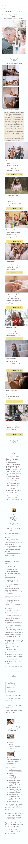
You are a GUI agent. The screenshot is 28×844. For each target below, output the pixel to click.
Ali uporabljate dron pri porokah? (12, 562)
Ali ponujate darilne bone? (13, 553)
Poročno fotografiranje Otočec (14, 654)
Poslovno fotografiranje (15, 780)
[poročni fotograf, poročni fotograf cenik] (14, 510)
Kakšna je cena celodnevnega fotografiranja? (13, 616)
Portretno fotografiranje (15, 791)
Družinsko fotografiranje (15, 771)
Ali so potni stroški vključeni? (14, 629)
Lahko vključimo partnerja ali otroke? (13, 574)
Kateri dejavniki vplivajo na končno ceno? (13, 626)
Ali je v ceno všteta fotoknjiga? (14, 624)
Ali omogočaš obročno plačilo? (14, 632)
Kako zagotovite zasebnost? (13, 610)
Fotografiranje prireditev (15, 794)
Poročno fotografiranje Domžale (11, 652)
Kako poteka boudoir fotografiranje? (11, 607)
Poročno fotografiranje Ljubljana (11, 646)
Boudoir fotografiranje (15, 789)
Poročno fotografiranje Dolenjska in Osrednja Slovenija (13, 666)
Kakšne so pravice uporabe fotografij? (13, 547)
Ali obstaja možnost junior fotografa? (12, 550)
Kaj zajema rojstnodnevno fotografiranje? (12, 601)
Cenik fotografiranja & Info (14, 174)
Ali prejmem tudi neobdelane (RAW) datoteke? (13, 543)
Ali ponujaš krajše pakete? (13, 618)
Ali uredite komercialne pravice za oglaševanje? (14, 592)
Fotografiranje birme (14, 787)
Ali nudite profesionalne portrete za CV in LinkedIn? (12, 581)
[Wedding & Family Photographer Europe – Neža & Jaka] (14, 37)
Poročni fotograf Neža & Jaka (13, 695)
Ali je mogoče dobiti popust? (14, 634)
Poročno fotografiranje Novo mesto (13, 657)
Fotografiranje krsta (14, 782)
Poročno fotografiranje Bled (13, 649)
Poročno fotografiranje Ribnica (14, 659)
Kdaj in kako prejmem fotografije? (11, 540)
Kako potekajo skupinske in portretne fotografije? (13, 566)
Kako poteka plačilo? (11, 631)
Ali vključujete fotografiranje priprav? (13, 559)
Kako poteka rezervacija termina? (12, 536)
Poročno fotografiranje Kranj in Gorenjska (14, 662)
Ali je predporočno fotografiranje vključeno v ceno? (13, 621)
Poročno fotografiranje (15, 770)
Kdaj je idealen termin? (12, 571)
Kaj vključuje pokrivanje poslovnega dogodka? (12, 589)
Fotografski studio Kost (11, 813)
